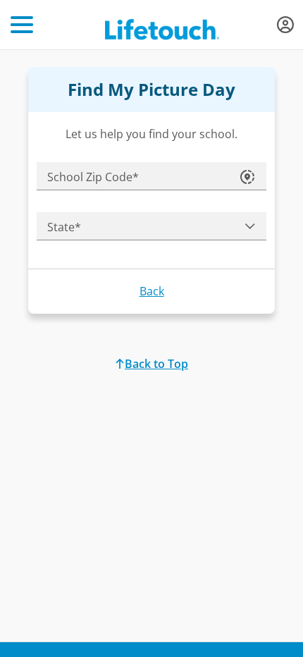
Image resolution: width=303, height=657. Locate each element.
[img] (285, 24)
